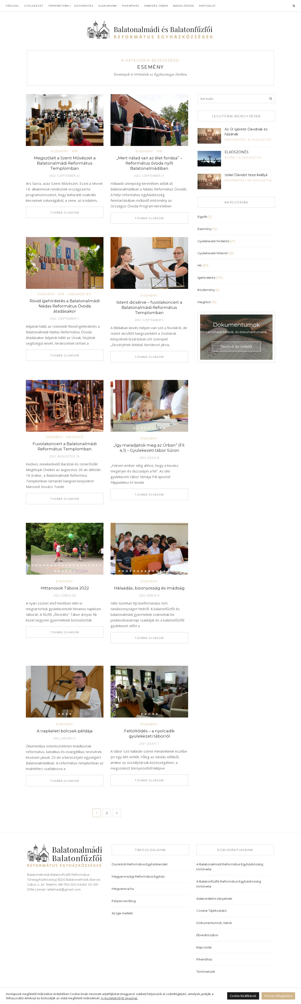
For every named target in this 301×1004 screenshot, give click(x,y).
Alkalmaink (107, 5)
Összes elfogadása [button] (278, 996)
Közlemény (206, 290)
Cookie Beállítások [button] (243, 996)
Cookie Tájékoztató (211, 910)
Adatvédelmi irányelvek (214, 898)
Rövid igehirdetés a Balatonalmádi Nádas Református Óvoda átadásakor (65, 306)
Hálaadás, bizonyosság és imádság (149, 588)
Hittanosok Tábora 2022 (65, 588)
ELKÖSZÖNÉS (237, 152)
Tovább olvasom (64, 212)
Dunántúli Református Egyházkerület (140, 864)
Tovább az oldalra (236, 346)
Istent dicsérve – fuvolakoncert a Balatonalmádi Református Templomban (149, 307)
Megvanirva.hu (123, 889)
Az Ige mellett (122, 913)
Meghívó (74, 437)
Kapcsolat (207, 5)
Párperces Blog (124, 901)
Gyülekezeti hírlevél (213, 253)
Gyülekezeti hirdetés (213, 241)
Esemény (59, 151)
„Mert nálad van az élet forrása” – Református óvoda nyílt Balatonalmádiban (149, 163)
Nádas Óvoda (183, 5)
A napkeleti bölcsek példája (65, 731)
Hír (75, 151)
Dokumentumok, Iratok (214, 923)
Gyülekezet (33, 5)
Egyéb (230, 157)
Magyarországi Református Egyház (138, 876)
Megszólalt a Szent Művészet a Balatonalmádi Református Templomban (65, 163)
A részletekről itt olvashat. (119, 998)
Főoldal (12, 5)
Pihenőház (130, 5)
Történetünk (58, 5)
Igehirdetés (83, 5)
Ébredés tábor (156, 5)
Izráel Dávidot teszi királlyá (246, 175)
